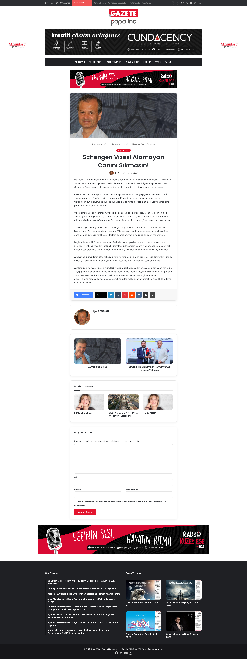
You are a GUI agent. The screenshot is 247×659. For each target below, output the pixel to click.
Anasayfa (80, 61)
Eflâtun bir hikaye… (84, 413)
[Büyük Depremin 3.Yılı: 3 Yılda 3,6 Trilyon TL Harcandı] (123, 402)
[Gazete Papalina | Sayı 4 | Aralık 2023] (143, 621)
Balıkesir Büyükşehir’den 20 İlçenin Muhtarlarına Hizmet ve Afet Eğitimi (124, 3)
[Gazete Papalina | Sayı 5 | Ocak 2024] (184, 590)
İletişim (147, 61)
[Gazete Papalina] (123, 17)
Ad (76, 477)
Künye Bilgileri (132, 61)
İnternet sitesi (132, 489)
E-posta (78, 489)
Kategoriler (95, 61)
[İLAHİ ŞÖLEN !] (158, 402)
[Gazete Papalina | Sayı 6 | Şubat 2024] (143, 590)
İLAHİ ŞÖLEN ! (149, 413)
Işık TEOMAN (101, 311)
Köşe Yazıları (109, 144)
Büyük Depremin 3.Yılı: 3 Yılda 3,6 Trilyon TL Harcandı (123, 414)
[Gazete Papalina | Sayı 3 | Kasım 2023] (184, 621)
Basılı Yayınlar (113, 61)
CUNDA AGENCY (136, 649)
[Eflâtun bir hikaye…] (89, 402)
